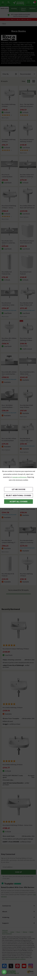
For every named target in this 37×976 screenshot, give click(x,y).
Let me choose (18, 489)
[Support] (4, 972)
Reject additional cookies (18, 495)
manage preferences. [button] (19, 477)
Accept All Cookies (18, 502)
